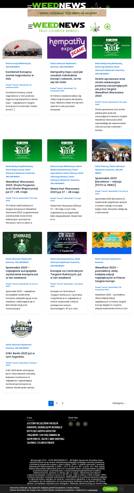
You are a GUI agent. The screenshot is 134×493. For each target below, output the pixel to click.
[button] (67, 445)
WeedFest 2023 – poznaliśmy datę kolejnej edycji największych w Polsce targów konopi (110, 225)
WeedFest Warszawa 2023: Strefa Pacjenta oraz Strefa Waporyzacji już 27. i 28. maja (22, 138)
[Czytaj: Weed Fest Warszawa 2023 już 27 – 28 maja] (67, 101)
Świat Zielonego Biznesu (62, 210)
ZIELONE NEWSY (13, 17)
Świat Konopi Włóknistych (62, 117)
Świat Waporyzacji (15, 120)
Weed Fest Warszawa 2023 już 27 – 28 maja (64, 141)
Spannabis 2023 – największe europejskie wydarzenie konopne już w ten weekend (22, 223)
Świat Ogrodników (104, 17)
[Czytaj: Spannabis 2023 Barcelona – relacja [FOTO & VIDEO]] (111, 101)
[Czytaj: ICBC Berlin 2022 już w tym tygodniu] (22, 279)
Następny (119, 354)
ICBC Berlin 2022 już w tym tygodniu (20, 305)
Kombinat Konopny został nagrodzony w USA (20, 26)
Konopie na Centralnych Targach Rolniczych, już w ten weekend (66, 225)
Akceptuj (110, 489)
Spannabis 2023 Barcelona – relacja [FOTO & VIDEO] (108, 132)
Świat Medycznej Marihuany (19, 117)
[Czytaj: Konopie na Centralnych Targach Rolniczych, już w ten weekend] (67, 193)
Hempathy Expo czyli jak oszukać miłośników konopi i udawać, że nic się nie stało (66, 28)
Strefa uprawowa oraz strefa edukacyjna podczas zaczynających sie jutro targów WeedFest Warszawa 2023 (111, 38)
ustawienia (92, 490)
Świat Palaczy (70, 124)
